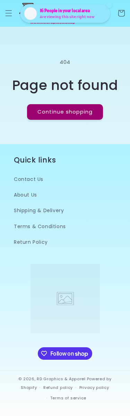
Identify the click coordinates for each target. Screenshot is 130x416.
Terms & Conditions (40, 226)
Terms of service (68, 398)
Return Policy (31, 242)
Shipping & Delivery (39, 210)
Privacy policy (94, 387)
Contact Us (28, 179)
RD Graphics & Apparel (61, 379)
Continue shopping (65, 111)
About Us (25, 194)
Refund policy (58, 387)
